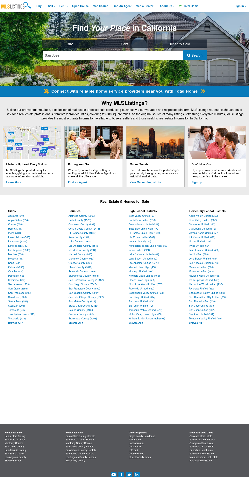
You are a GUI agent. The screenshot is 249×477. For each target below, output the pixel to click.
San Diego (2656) (18, 288)
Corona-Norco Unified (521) (144, 224)
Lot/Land (133, 450)
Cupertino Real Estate (201, 450)
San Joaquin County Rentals (81, 450)
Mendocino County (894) (82, 250)
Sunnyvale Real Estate (201, 443)
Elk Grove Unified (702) (142, 237)
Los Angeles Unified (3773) (144, 263)
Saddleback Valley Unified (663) (146, 293)
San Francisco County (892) (84, 288)
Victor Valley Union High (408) (145, 314)
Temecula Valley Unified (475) (145, 310)
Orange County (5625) (80, 263)
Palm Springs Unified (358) (204, 280)
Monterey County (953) (81, 258)
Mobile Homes (136, 453)
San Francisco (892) (19, 293)
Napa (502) (14, 263)
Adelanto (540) (16, 215)
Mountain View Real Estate (203, 457)
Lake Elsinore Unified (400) (204, 250)
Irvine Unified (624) (139, 250)
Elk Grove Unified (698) (202, 237)
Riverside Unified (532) (141, 288)
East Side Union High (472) (144, 228)
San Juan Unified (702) (202, 310)
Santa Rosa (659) (18, 301)
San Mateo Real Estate (201, 453)
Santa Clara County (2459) (83, 305)
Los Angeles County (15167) (84, 245)
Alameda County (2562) (81, 215)
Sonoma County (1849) (81, 314)
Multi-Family (135, 446)
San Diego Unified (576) (202, 301)
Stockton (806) (16, 305)
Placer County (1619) (80, 267)
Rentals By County (75, 460)
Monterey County (14, 443)
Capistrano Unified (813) (142, 220)
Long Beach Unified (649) (143, 258)
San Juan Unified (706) (141, 305)
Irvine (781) (14, 233)
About (166, 6)
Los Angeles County (15, 457)
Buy (39, 6)
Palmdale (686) (16, 275)
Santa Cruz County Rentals (80, 439)
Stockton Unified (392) (201, 314)
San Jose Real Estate (200, 436)
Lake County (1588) (79, 241)
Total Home (190, 6)
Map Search (100, 6)
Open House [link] (80, 6)
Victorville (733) (17, 318)
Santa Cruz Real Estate (201, 446)
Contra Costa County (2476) (84, 228)
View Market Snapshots (145, 182)
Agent (122, 6)
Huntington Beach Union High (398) (148, 245)
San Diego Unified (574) (142, 297)
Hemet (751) (15, 228)
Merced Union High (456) (142, 267)
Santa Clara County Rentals (80, 436)
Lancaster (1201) (17, 241)
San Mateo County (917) (82, 301)
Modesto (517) (16, 258)
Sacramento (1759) (19, 284)
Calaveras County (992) (81, 224)
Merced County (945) (80, 254)
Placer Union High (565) (142, 280)
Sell (50, 6)
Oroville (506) (15, 271)
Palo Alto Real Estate (200, 460)
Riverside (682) (16, 280)
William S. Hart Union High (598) (147, 318)
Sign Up (197, 182)
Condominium (136, 443)
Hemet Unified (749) (140, 241)
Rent (62, 6)
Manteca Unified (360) (201, 267)
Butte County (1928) (79, 220)
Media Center (144, 6)
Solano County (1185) (80, 310)
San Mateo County (14, 446)
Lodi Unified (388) (199, 254)
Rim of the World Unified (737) (145, 284)
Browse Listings (13, 460)
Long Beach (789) (18, 245)
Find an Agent (77, 182)
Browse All (15, 322)
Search (196, 55)
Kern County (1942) (79, 237)
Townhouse (135, 439)
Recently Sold (179, 43)
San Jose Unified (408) (141, 301)
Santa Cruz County (15, 439)
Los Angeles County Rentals (81, 457)
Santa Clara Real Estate (202, 439)
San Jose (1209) (17, 297)
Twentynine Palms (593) (21, 314)
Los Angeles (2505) (19, 250)
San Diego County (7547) (82, 284)
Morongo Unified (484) (141, 271)
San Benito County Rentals (80, 453)
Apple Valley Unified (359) (203, 215)
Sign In (239, 6)
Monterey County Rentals (79, 443)
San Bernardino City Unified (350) (207, 297)
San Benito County (15, 453)
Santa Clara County (15, 436)
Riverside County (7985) (82, 271)
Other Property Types (140, 457)
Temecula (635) (16, 310)
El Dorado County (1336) (82, 233)
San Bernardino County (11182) (86, 280)
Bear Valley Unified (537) (142, 215)
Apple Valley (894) (18, 220)
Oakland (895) (16, 267)
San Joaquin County (15, 450)
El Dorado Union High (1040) (144, 233)
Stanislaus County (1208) (82, 318)
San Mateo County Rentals (80, 446)
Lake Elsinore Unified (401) (144, 254)
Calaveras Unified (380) (202, 224)
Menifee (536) (16, 254)
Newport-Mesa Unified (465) (144, 275)
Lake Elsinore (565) (19, 237)
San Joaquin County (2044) (83, 293)
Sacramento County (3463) (83, 275)
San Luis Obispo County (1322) (86, 297)
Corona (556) (15, 224)
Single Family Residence (142, 436)
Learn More (13, 182)
